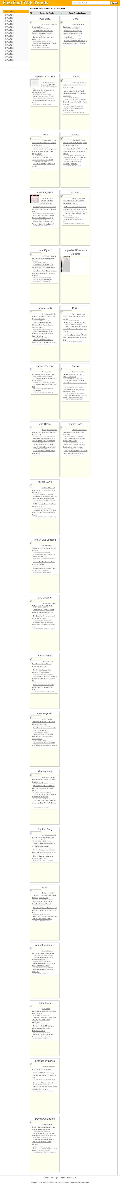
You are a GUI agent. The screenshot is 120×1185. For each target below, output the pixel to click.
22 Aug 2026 (9, 42)
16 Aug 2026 (9, 60)
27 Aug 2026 (9, 27)
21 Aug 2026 (9, 45)
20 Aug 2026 (9, 48)
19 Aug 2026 (9, 51)
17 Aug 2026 (9, 57)
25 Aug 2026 (9, 33)
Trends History (9, 11)
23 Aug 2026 (9, 39)
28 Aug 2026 (9, 24)
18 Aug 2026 (9, 54)
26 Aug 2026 (9, 30)
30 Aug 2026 (9, 18)
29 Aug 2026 (9, 21)
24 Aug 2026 (9, 36)
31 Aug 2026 (9, 15)
